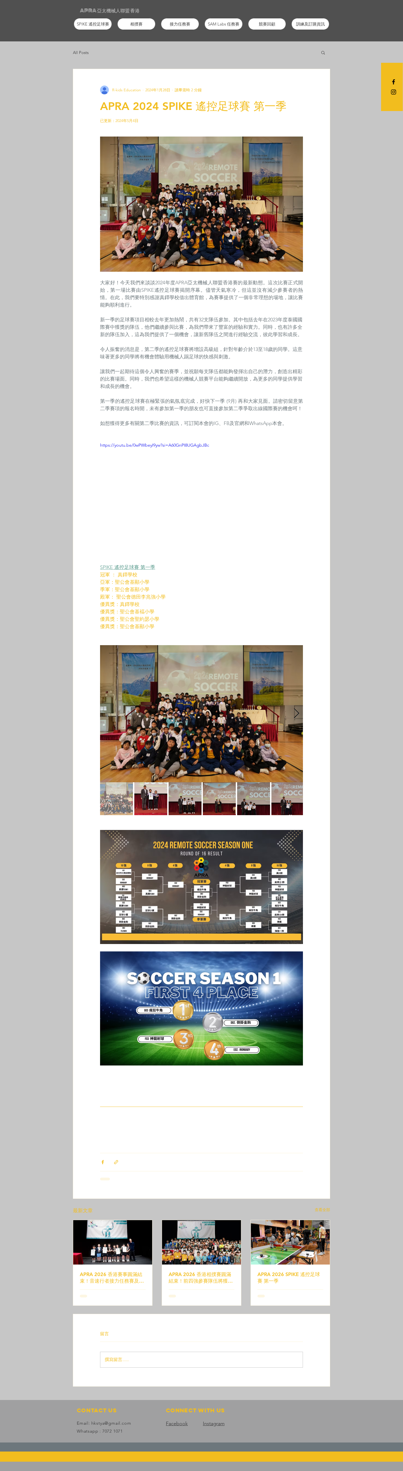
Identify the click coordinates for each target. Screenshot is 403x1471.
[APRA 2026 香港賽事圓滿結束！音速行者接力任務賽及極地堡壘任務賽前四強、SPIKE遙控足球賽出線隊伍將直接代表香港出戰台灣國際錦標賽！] (112, 1242)
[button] (93, 24)
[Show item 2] (150, 798)
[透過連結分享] (116, 1162)
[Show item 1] (116, 798)
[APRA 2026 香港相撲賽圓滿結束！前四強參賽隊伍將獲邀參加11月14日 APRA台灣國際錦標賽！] (201, 1242)
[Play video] (201, 499)
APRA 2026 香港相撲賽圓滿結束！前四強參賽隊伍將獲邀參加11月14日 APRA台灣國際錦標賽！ (201, 1277)
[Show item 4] (219, 798)
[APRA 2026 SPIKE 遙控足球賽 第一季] (290, 1242)
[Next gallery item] (296, 713)
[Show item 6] (287, 798)
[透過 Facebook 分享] (102, 1162)
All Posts (81, 52)
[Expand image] (201, 713)
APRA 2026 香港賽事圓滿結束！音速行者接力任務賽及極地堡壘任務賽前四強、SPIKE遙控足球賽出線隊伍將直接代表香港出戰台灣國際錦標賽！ (112, 1277)
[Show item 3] (185, 798)
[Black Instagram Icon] (393, 92)
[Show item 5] (253, 798)
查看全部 (322, 1209)
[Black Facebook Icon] (393, 81)
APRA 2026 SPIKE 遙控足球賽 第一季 (288, 1277)
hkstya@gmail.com (111, 1423)
